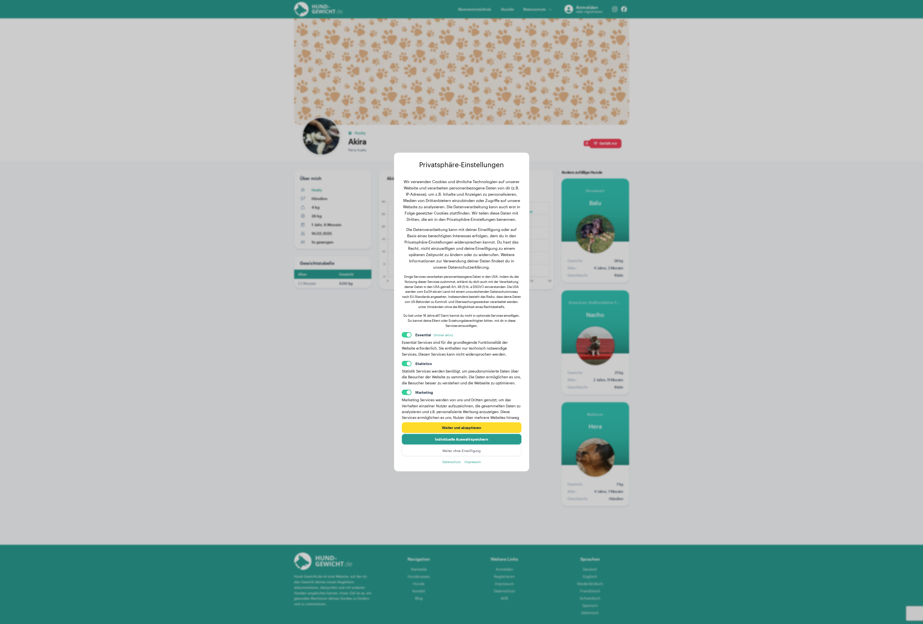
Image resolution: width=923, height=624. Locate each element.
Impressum (473, 462)
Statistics (423, 363)
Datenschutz (451, 462)
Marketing (424, 392)
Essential (434, 335)
